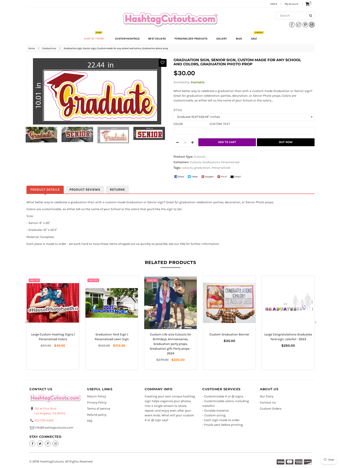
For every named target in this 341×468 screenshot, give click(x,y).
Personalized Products (190, 38)
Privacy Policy (96, 402)
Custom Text (220, 124)
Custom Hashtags (127, 38)
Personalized (230, 162)
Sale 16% (93, 280)
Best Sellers (157, 38)
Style (177, 110)
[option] (42, 135)
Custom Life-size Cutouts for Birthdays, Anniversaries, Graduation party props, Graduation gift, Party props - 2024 (170, 343)
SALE (256, 36)
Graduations (49, 48)
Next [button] (316, 323)
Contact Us (268, 402)
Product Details (45, 189)
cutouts (187, 167)
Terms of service (98, 408)
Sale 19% (152, 280)
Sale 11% (34, 280)
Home (31, 48)
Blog (239, 38)
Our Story (266, 396)
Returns (117, 189)
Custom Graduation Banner (229, 334)
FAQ (89, 421)
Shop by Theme (94, 36)
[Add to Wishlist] (163, 63)
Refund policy (96, 415)
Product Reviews (84, 189)
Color (178, 124)
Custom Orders (270, 408)
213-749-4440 (44, 420)
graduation (202, 167)
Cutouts (195, 162)
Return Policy (96, 396)
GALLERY (221, 38)
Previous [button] (25, 323)
